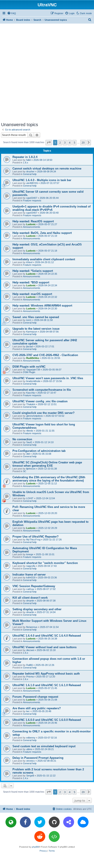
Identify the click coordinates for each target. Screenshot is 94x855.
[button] (48, 142)
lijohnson (30, 468)
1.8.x (25, 162)
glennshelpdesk (34, 416)
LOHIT (29, 498)
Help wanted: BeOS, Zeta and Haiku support (42, 233)
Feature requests (32, 200)
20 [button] (83, 142)
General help (30, 174)
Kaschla (30, 392)
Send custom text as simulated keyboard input (43, 746)
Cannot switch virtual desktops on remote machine (46, 168)
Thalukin (30, 404)
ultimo (29, 749)
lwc (28, 711)
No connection (22, 439)
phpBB (35, 847)
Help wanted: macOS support (32, 294)
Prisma (30, 676)
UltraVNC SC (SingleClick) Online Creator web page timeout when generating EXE (47, 464)
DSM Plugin (29, 372)
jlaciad (29, 346)
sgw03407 (31, 198)
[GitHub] (54, 822)
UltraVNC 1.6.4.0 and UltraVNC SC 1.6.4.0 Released (46, 635)
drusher (30, 171)
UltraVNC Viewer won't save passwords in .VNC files (47, 378)
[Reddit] (39, 836)
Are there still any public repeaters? (36, 708)
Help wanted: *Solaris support (32, 270)
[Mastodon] (68, 822)
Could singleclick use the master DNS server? (43, 413)
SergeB (30, 775)
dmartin (30, 600)
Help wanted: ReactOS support (33, 221)
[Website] (10, 822)
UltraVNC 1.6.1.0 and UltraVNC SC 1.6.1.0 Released (46, 685)
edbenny (30, 737)
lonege (29, 554)
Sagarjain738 (33, 369)
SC (24, 471)
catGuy (30, 589)
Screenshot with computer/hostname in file (41, 389)
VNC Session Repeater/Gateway (33, 586)
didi (28, 453)
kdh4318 (30, 577)
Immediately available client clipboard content (43, 259)
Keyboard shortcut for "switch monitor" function (45, 563)
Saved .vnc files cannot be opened (35, 317)
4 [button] (69, 142)
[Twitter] (39, 822)
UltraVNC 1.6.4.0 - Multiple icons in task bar (41, 180)
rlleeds (29, 430)
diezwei (30, 650)
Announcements (31, 227)
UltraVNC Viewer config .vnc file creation (40, 401)
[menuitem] (11, 13)
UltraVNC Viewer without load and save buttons (44, 647)
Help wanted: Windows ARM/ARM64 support (42, 305)
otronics (30, 760)
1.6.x (25, 652)
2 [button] (60, 142)
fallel (28, 160)
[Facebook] (25, 822)
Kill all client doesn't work (30, 597)
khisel (29, 262)
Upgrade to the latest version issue (35, 328)
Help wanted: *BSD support (30, 282)
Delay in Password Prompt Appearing (37, 757)
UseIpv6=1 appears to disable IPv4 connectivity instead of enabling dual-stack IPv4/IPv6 (51, 208)
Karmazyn (31, 331)
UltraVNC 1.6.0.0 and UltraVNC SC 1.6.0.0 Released (46, 719)
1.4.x (25, 778)
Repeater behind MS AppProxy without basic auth (46, 673)
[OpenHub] (54, 836)
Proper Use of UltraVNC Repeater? (35, 536)
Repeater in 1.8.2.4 (24, 157)
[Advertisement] (47, 73)
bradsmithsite (33, 381)
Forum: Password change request (35, 696)
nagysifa (30, 566)
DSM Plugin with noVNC (28, 366)
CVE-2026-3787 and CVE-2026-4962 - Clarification (45, 355)
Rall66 (29, 665)
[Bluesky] (83, 822)
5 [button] (74, 142)
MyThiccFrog (33, 539)
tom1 (28, 320)
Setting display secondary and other (36, 609)
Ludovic (31, 224)
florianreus (31, 627)
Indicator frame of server (29, 574)
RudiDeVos (32, 358)
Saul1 (29, 442)
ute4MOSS (32, 183)
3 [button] (65, 142)
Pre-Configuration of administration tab (39, 450)
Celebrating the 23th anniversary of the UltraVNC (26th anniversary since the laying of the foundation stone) (48, 479)
